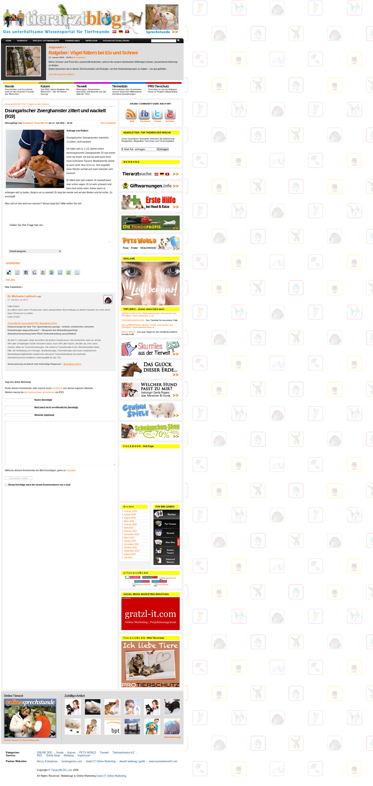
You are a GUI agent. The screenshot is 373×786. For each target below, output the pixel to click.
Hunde (60, 752)
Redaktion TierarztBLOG (35, 123)
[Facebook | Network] (144, 119)
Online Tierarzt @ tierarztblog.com (21, 740)
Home (8, 41)
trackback (57, 388)
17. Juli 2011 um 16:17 (18, 300)
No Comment (79, 57)
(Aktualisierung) (172, 737)
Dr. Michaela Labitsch (22, 296)
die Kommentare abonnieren (39, 392)
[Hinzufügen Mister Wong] (44, 275)
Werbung (69, 755)
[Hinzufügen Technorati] (70, 275)
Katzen (71, 752)
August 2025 (130, 518)
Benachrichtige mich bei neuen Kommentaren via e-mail (39, 484)
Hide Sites (10, 279)
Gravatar (70, 470)
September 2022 (131, 551)
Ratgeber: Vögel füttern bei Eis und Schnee (93, 52)
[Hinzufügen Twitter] (78, 275)
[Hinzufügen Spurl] (61, 275)
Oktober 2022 (130, 547)
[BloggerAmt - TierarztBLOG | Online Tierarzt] (167, 578)
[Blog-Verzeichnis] (132, 578)
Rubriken (22, 41)
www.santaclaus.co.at (143, 315)
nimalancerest (72, 364)
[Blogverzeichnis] (142, 584)
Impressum (91, 41)
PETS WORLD (87, 752)
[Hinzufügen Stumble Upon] (53, 275)
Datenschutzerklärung (116, 41)
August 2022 (130, 554)
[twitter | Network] (157, 119)
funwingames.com (72, 761)
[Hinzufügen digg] (18, 275)
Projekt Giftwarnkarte (46, 41)
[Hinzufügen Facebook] (27, 275)
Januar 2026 (130, 514)
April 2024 (128, 528)
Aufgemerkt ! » (57, 47)
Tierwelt (104, 752)
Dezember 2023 (131, 534)
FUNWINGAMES (72, 41)
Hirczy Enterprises (47, 761)
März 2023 (129, 537)
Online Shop (53, 755)
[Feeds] (131, 119)
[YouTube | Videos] (170, 119)
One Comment (108, 123)
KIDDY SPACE (128, 332)
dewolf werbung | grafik (132, 761)
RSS (39, 755)
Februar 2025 (130, 524)
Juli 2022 (128, 557)
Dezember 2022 (131, 544)
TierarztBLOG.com (61, 770)
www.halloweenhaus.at (143, 327)
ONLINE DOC (44, 752)
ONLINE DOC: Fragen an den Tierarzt (31, 104)
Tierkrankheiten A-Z (123, 752)
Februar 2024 (130, 531)
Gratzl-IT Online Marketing (101, 761)
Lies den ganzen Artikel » (62, 74)
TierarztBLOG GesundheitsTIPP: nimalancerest (32, 323)
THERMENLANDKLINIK (132, 320)
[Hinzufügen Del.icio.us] (10, 275)
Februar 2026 (130, 511)
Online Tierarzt (13, 695)
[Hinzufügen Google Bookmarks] (35, 275)
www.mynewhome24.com (163, 761)
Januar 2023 (130, 541)
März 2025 (129, 521)
